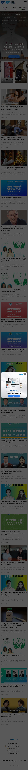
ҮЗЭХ (14, 396)
